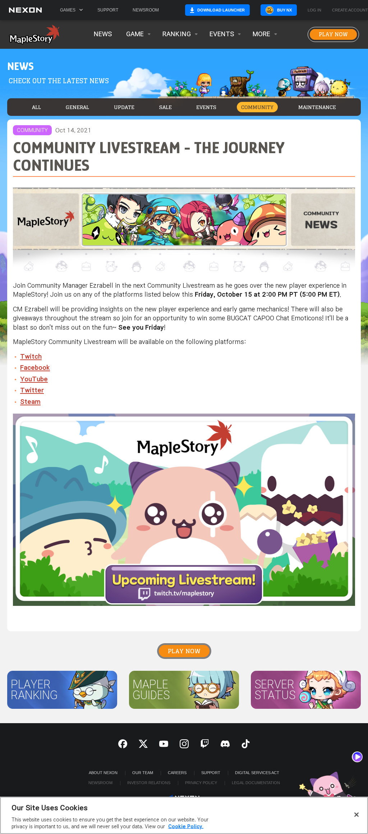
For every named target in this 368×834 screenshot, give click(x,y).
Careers (177, 773)
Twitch (31, 357)
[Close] (356, 815)
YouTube (34, 379)
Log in (314, 10)
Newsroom (146, 10)
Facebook (35, 368)
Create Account (350, 10)
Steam (30, 402)
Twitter (32, 390)
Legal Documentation (256, 783)
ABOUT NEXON (103, 773)
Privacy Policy (201, 783)
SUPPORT (210, 773)
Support (107, 10)
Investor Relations (148, 783)
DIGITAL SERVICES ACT (257, 773)
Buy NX (284, 10)
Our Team (142, 773)
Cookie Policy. (185, 826)
